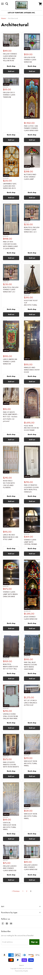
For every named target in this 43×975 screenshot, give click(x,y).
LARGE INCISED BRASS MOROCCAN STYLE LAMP (10, 537)
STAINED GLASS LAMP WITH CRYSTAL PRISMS (30, 542)
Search (21, 965)
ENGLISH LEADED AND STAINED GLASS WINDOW (10, 868)
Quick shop (11, 66)
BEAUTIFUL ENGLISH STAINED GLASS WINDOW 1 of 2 (10, 289)
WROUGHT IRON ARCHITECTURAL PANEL (30, 763)
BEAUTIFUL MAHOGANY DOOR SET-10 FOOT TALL (10, 666)
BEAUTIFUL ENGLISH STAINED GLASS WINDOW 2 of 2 (31, 229)
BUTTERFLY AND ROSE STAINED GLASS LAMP (30, 177)
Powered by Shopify (21, 971)
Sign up (34, 942)
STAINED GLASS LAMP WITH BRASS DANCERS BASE (10, 594)
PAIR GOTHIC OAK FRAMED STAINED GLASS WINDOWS (31, 128)
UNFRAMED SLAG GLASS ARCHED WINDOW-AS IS (10, 186)
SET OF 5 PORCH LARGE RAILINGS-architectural (30, 703)
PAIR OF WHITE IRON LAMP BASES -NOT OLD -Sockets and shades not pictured (10, 416)
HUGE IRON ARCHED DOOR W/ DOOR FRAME (31, 428)
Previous (16, 891)
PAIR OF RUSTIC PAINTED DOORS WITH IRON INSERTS (11, 764)
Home (3, 18)
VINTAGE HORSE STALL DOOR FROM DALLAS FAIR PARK (10, 716)
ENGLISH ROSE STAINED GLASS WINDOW (30, 59)
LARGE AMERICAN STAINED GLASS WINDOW (10, 361)
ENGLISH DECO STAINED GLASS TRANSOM (9, 95)
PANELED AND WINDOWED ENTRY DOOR (31, 370)
